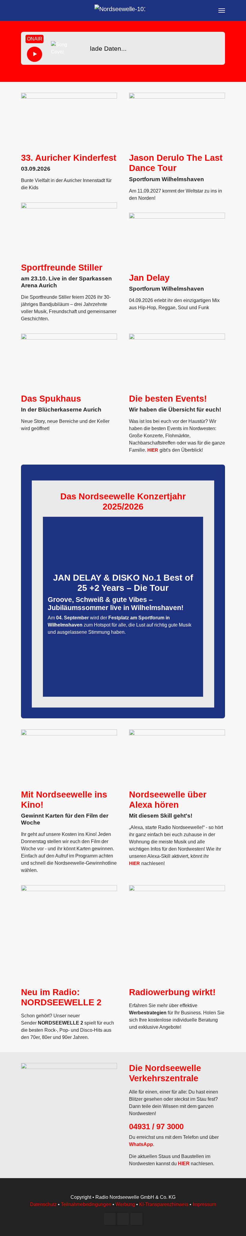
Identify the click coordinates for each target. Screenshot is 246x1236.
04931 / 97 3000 (156, 1126)
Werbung (125, 1204)
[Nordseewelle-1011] (119, 10)
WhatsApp (141, 1144)
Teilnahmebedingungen (86, 1204)
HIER (152, 450)
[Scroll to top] (233, 1223)
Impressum (204, 1204)
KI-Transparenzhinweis (163, 1204)
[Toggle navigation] (221, 10)
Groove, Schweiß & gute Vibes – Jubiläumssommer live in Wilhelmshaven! (116, 604)
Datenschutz (43, 1204)
